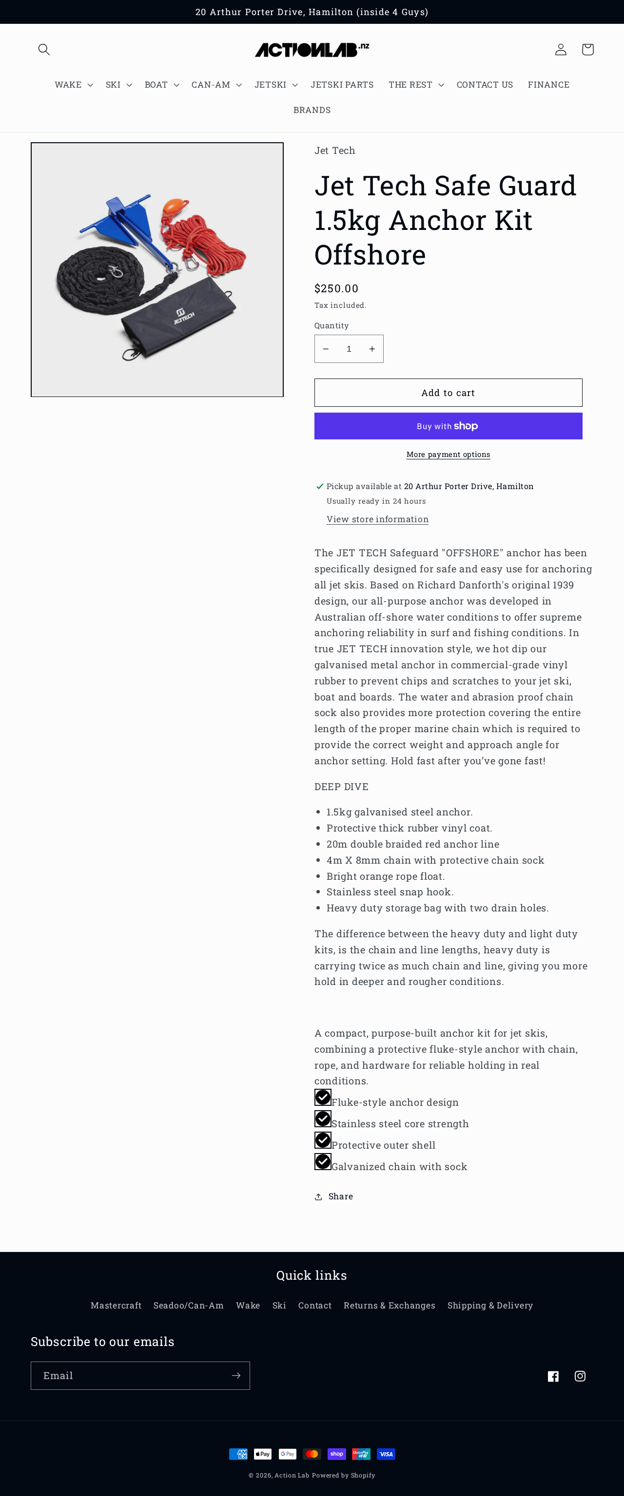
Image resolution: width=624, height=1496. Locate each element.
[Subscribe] (236, 1376)
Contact (315, 1305)
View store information (378, 519)
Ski (280, 1305)
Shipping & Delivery (490, 1305)
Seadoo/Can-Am (189, 1305)
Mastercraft (116, 1305)
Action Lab (292, 1475)
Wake (248, 1305)
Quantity (331, 325)
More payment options (449, 454)
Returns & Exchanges (389, 1305)
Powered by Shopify (343, 1475)
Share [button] (341, 1196)
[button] (44, 49)
